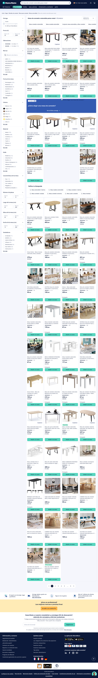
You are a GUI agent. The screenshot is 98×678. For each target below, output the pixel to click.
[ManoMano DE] (46, 659)
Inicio (3, 13)
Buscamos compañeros (8, 652)
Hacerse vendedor (7, 650)
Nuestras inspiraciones (39, 647)
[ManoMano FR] (34, 659)
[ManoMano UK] (42, 659)
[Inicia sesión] (90, 3)
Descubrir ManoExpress (39, 652)
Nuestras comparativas (39, 643)
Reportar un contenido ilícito (9, 647)
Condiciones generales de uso (67, 673)
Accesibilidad (49, 676)
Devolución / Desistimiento (9, 640)
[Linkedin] (66, 653)
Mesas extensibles (33, 13)
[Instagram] (73, 653)
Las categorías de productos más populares (44, 640)
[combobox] (89, 18)
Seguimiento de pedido (8, 638)
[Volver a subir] (94, 659)
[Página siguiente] (74, 586)
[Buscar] (22, 3)
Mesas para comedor (23, 13)
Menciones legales (28, 673)
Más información (68, 629)
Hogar (6, 13)
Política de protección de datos (42, 673)
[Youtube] (77, 653)
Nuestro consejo (37, 638)
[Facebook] (69, 653)
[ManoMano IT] (38, 659)
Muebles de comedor (13, 13)
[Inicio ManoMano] (10, 3)
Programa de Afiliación (8, 654)
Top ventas (36, 650)
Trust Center (55, 673)
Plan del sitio (18, 673)
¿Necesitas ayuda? (7, 643)
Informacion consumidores (84, 673)
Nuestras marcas (37, 645)
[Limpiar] (69, 3)
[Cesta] (94, 3)
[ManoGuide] (94, 674)
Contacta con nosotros (8, 645)
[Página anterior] (49, 586)
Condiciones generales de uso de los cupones (14, 657)
